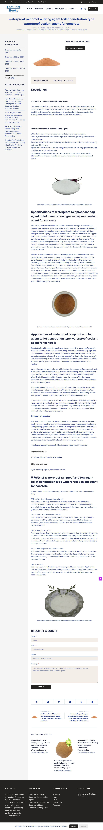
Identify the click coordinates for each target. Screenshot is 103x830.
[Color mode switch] (81, 9)
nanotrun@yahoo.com (90, 2)
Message (34, 664)
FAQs (55, 800)
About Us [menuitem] (39, 9)
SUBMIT (41, 687)
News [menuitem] (48, 9)
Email (33, 645)
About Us (56, 805)
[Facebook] (36, 702)
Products (56, 794)
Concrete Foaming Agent (14, 61)
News (55, 797)
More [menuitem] (71, 9)
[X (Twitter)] (47, 702)
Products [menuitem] (59, 9)
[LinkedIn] (70, 702)
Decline (83, 826)
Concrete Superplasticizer (15, 68)
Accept (73, 826)
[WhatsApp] (92, 702)
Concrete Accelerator (13, 50)
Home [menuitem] (29, 9)
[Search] (85, 9)
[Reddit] (81, 702)
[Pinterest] (58, 702)
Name (33, 636)
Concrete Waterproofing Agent (39, 752)
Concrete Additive (12, 57)
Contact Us (92, 9)
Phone (33, 655)
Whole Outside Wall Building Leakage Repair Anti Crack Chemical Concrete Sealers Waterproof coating (40, 745)
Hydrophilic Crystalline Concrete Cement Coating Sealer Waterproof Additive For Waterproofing (88, 745)
